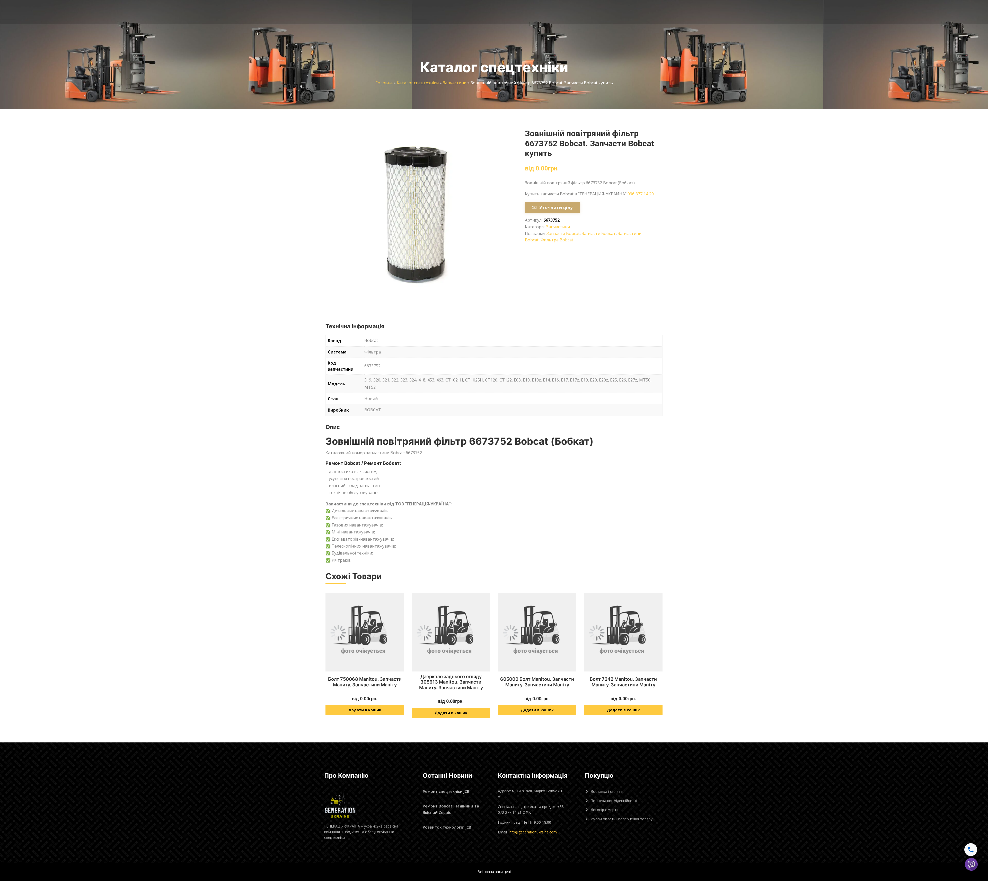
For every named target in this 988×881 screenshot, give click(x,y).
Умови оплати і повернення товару (621, 818)
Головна (384, 83)
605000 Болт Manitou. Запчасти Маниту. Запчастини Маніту (537, 681)
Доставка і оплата (606, 791)
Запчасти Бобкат (599, 233)
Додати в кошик (364, 709)
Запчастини (454, 83)
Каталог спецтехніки (418, 83)
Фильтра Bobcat (557, 240)
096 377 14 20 (641, 194)
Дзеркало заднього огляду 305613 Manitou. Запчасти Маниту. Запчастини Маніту (451, 682)
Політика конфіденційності (613, 800)
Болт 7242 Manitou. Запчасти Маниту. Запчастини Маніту (623, 681)
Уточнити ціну (555, 207)
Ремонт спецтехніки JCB (446, 791)
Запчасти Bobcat (563, 233)
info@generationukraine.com (533, 832)
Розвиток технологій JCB (447, 827)
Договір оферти (604, 809)
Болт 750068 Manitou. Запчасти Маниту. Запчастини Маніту (365, 681)
